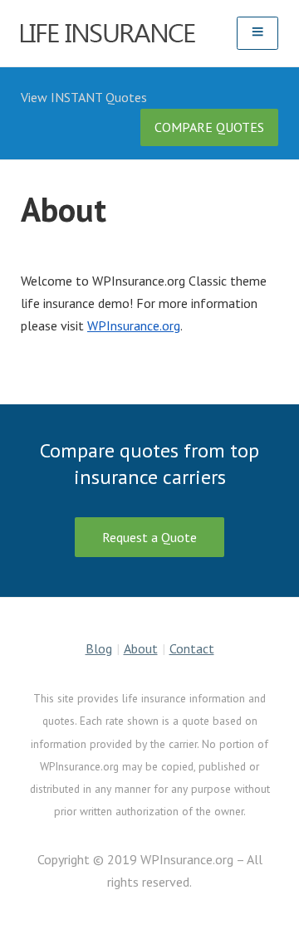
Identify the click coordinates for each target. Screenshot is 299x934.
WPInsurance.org (133, 325)
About (141, 648)
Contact (191, 648)
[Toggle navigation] (257, 33)
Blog (99, 648)
